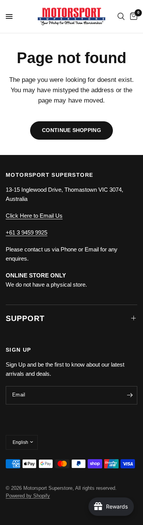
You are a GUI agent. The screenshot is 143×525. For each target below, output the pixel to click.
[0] (132, 16)
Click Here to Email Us (34, 215)
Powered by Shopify (28, 496)
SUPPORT (25, 318)
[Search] (121, 16)
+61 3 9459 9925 (26, 232)
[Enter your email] (129, 395)
